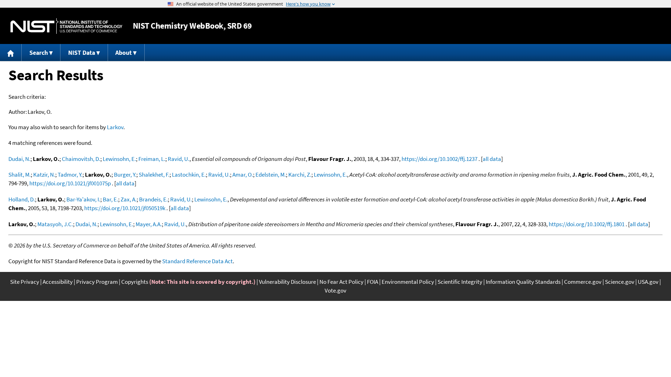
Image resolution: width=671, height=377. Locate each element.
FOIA (372, 282)
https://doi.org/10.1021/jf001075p (70, 183)
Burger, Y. (125, 174)
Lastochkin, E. (189, 174)
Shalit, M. (19, 174)
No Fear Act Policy (341, 282)
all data (492, 159)
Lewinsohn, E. (119, 159)
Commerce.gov (582, 282)
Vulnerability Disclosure (287, 282)
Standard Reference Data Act (197, 261)
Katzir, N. (44, 174)
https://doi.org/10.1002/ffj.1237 (439, 159)
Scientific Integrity (460, 282)
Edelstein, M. (270, 174)
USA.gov (648, 282)
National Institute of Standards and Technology (66, 26)
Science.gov (619, 282)
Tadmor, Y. (70, 174)
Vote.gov (335, 290)
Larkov (115, 127)
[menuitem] (11, 52)
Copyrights (134, 282)
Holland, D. (21, 199)
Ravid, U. (178, 159)
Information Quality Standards (523, 282)
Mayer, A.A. (149, 224)
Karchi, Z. (299, 174)
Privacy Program (97, 282)
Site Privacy (24, 282)
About (123, 53)
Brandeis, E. (153, 199)
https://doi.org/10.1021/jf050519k (124, 208)
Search (38, 53)
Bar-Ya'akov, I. (83, 199)
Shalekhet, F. (154, 174)
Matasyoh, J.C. (55, 224)
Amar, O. (242, 174)
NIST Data (81, 53)
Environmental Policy (408, 282)
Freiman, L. (151, 159)
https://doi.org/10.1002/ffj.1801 (587, 224)
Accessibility (58, 282)
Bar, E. (110, 199)
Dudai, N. (19, 159)
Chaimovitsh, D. (81, 159)
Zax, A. (129, 199)
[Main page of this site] (11, 52)
